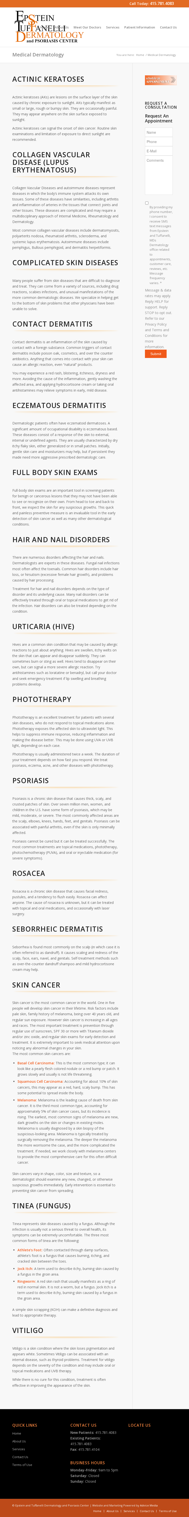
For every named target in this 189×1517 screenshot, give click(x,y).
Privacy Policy (156, 324)
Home (140, 55)
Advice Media (149, 1505)
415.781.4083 (162, 3)
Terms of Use (22, 1465)
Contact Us (20, 1457)
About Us (19, 1441)
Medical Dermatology (38, 54)
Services (18, 1449)
